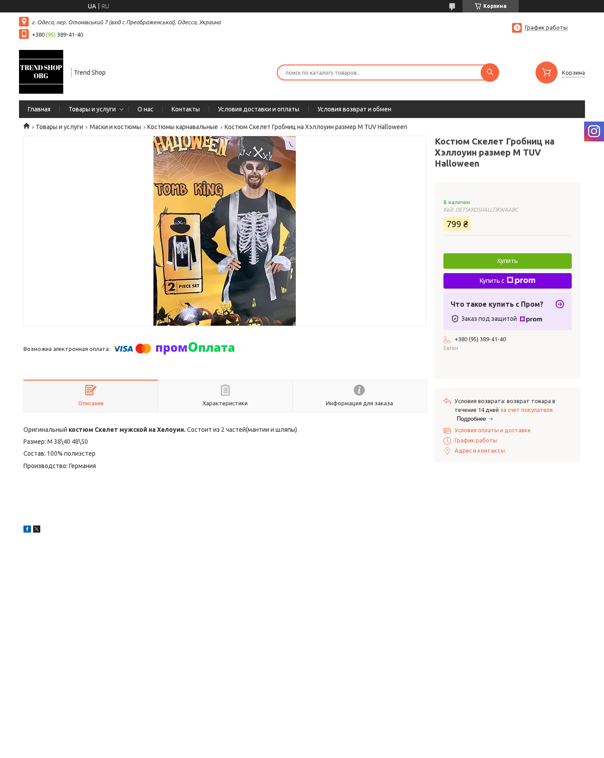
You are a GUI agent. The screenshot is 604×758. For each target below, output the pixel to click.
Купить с (492, 280)
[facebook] (27, 530)
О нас (145, 109)
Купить (507, 260)
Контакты (186, 109)
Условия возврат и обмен (354, 109)
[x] (36, 530)
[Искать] (490, 72)
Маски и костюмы (115, 126)
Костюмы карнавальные (182, 126)
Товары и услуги (92, 109)
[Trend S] (41, 72)
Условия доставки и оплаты (258, 109)
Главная (39, 109)
